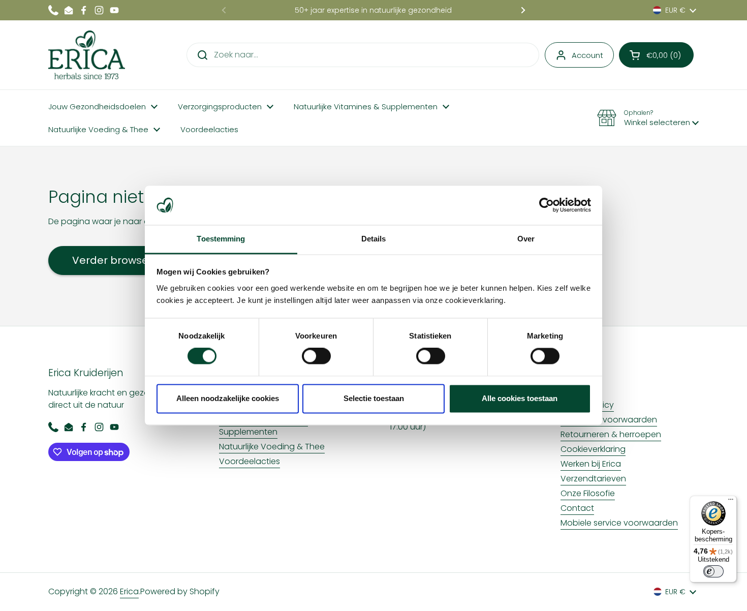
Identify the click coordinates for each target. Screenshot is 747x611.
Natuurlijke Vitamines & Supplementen (263, 426)
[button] (656, 55)
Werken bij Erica (591, 464)
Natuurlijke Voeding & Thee (272, 446)
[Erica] (86, 54)
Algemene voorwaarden (609, 419)
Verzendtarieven (593, 478)
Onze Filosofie (588, 493)
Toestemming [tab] (221, 238)
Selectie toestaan (374, 398)
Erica (129, 591)
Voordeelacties (249, 461)
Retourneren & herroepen (611, 434)
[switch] (316, 356)
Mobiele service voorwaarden (619, 523)
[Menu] (731, 502)
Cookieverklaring (593, 449)
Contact (577, 508)
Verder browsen (113, 260)
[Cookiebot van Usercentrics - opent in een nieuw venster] (546, 205)
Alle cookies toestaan (519, 398)
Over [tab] (526, 238)
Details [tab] (373, 238)
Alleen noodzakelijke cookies (227, 398)
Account (587, 55)
